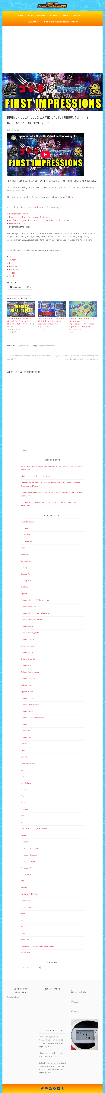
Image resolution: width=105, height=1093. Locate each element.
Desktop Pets (26, 580)
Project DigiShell (36, 15)
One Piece (25, 796)
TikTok (12, 272)
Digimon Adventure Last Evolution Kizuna (36, 613)
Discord (54, 15)
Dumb (26, 528)
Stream (23, 835)
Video (17, 346)
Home (20, 15)
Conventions (25, 561)
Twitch (12, 256)
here (71, 197)
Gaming (24, 757)
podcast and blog (33, 207)
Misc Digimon (26, 783)
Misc (22, 776)
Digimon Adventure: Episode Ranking (61, 22)
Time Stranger (26, 900)
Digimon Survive (27, 711)
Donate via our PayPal (18, 213)
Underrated (28, 541)
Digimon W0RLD (27, 737)
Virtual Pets (24, 346)
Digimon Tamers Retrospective (32, 717)
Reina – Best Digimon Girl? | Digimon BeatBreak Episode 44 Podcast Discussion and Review (51, 1040)
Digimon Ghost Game (29, 659)
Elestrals (24, 744)
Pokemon (24, 809)
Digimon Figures (27, 652)
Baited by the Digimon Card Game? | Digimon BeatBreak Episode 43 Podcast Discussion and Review (52, 1066)
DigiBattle (24, 587)
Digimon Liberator (28, 678)
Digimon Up (25, 724)
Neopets (24, 789)
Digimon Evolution (28, 646)
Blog (65, 15)
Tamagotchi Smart (28, 861)
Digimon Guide (26, 665)
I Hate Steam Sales (28, 763)
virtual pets (50, 346)
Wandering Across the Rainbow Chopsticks (37, 946)
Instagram (13, 266)
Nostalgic (27, 534)
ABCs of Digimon (27, 522)
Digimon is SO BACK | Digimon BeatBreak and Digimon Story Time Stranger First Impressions (76, 357)
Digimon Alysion (27, 626)
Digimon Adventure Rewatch (32, 619)
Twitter (12, 259)
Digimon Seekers (27, 698)
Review (23, 822)
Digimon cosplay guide (30, 633)
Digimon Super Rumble (30, 704)
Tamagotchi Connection (30, 848)
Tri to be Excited (27, 907)
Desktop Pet (25, 574)
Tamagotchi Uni (27, 868)
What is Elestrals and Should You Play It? (36, 476)
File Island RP (33, 22)
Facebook (13, 269)
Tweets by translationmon (17, 997)
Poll (22, 815)
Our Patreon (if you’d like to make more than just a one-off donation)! (39, 220)
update (23, 913)
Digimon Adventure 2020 (30, 606)
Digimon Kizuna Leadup (30, 672)
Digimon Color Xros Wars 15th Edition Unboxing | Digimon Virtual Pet (51, 321)
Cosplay (24, 567)
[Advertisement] (52, 53)
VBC (22, 926)
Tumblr (12, 276)
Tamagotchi (25, 842)
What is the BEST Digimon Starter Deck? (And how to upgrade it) (29, 357)
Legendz (24, 770)
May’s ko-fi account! (18, 223)
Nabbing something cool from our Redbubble (29, 217)
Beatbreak (25, 554)
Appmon (24, 548)
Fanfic (23, 750)
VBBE (23, 920)
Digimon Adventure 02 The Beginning (35, 600)
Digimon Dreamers (28, 639)
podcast (24, 802)
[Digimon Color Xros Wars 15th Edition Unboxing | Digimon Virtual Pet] (52, 309)
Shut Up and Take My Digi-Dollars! (34, 828)
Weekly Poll (25, 953)
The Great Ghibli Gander (30, 894)
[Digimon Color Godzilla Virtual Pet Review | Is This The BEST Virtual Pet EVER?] (21, 309)
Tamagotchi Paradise (29, 855)
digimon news (26, 685)
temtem (24, 887)
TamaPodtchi (26, 874)
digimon (42, 346)
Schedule (77, 15)
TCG (22, 881)
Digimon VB (25, 730)
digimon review (27, 691)
